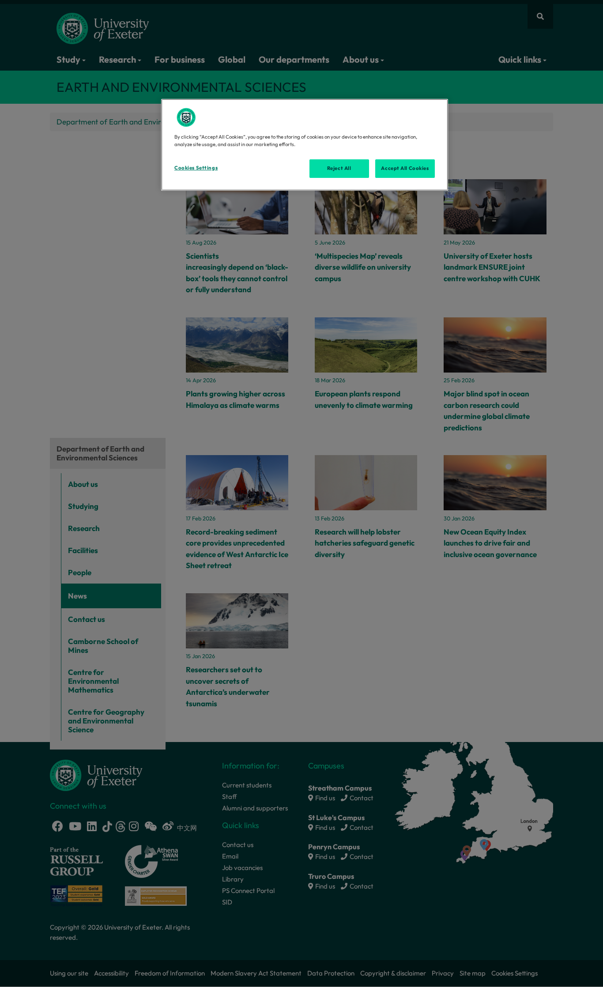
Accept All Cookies (405, 168)
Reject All (339, 168)
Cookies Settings (196, 168)
